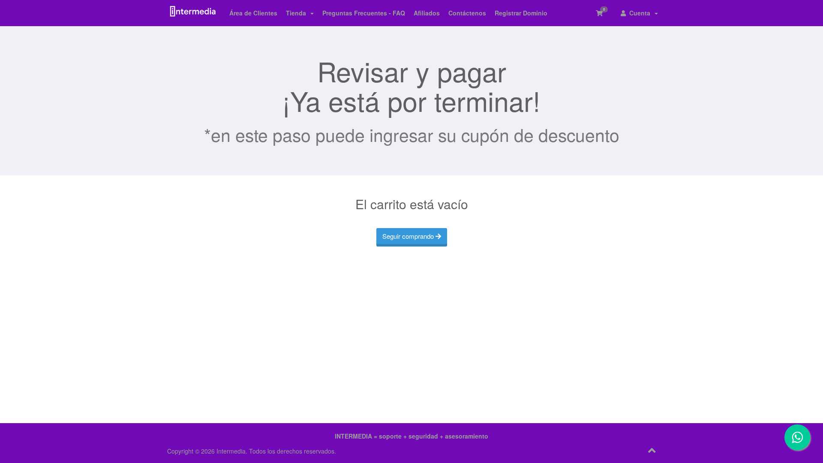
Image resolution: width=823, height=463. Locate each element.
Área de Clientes (253, 13)
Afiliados (427, 13)
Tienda (297, 13)
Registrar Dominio (521, 13)
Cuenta (640, 13)
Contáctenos (467, 13)
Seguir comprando (409, 236)
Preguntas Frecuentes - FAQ (363, 13)
